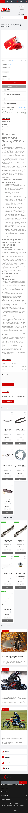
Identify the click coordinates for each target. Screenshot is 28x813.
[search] (25, 17)
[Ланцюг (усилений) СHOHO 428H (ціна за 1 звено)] (20, 530)
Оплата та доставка (11, 103)
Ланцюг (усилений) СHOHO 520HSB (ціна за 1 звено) (7, 540)
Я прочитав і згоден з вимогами (13, 784)
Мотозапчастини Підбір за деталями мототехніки (12, 21)
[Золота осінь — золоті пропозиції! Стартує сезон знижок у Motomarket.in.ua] (14, 641)
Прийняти (15, 810)
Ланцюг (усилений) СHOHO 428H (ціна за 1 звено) (20, 540)
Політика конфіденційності (12, 784)
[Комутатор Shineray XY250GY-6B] (7, 491)
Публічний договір (11, 89)
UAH (21, 1)
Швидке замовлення (14, 86)
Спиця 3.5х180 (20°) (7, 573)
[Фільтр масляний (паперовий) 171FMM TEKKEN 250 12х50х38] (20, 565)
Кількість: (4, 76)
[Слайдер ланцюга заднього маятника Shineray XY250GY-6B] (20, 420)
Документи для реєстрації (13, 94)
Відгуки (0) (4, 124)
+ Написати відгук (7, 385)
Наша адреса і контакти (13, 98)
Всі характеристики (22, 107)
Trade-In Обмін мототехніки (11, 762)
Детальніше (17, 806)
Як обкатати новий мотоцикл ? (10, 735)
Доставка (7, 757)
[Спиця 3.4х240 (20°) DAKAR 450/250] (7, 599)
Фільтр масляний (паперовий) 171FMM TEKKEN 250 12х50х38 (20, 575)
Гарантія (7, 751)
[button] (11, 1)
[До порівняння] (12, 415)
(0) (12, 60)
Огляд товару (6, 118)
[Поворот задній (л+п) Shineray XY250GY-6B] (7, 455)
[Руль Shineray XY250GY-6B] (7, 420)
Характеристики (6, 121)
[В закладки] (12, 412)
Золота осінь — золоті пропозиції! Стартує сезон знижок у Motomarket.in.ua (12, 657)
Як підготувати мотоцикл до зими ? (11, 695)
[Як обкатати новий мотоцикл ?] (14, 720)
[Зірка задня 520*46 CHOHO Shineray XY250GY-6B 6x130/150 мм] (20, 455)
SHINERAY (9, 64)
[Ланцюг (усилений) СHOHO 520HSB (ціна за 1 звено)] (7, 530)
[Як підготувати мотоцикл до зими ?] (14, 680)
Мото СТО (6, 768)
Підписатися (22, 782)
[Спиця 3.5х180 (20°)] (7, 565)
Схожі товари (5, 129)
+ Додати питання (7, 401)
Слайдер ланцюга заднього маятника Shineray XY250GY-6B (20, 431)
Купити (14, 82)
